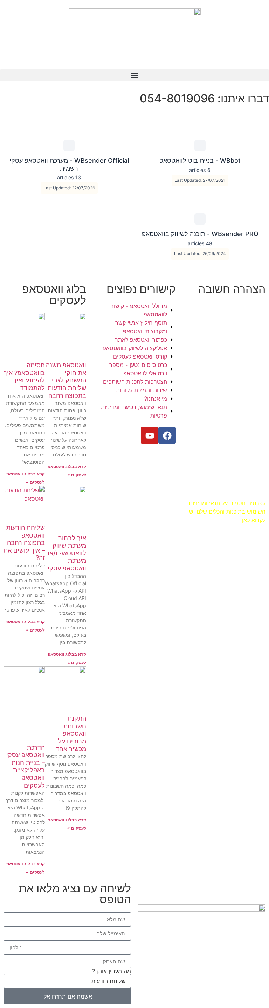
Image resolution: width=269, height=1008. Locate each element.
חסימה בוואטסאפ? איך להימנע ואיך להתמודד (24, 376)
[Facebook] (167, 435)
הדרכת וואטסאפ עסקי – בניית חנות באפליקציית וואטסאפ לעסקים (25, 766)
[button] (134, 75)
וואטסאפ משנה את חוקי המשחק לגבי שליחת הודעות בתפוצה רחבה (66, 380)
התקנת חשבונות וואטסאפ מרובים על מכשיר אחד (71, 733)
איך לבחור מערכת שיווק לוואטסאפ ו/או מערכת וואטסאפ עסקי (67, 553)
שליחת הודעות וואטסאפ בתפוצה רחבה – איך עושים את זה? (24, 542)
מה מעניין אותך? (111, 971)
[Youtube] (149, 435)
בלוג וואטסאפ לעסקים (54, 294)
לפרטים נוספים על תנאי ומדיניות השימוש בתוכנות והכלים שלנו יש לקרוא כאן (227, 511)
